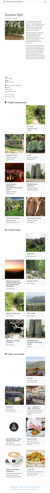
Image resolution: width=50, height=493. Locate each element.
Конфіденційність (15, 486)
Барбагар (9, 407)
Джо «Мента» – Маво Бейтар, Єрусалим (13, 440)
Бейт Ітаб (30, 254)
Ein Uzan (30, 126)
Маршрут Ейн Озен (13, 313)
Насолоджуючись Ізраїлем (14, 1)
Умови (21, 486)
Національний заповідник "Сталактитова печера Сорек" (14, 186)
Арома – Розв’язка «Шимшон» (12, 470)
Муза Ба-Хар (32, 439)
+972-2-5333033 (10, 94)
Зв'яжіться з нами (34, 486)
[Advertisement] (25, 9)
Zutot (29, 155)
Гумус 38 (30, 469)
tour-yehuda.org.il (10, 96)
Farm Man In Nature (13, 218)
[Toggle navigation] (45, 1)
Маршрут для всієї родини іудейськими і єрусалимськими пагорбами (14, 283)
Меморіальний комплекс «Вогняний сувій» (34, 342)
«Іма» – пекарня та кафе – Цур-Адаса (34, 408)
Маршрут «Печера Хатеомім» (13, 341)
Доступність (27, 486)
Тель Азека (31, 313)
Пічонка (30, 378)
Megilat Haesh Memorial (32, 185)
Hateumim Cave (11, 155)
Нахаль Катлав (32, 281)
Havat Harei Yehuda (34, 218)
